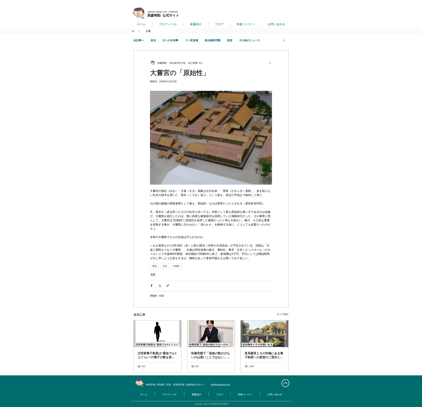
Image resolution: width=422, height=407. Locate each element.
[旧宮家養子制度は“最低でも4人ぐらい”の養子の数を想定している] (157, 333)
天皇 (164, 266)
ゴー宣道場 (191, 40)
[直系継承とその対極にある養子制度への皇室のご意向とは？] (264, 333)
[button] (284, 40)
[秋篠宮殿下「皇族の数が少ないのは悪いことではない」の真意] (211, 333)
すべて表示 (282, 314)
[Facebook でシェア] (151, 285)
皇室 (229, 40)
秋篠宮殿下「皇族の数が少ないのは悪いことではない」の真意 (210, 355)
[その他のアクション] (270, 63)
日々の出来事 (170, 40)
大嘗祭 (176, 266)
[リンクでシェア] (167, 285)
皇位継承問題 (213, 40)
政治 (153, 40)
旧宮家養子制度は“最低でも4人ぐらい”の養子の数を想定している (157, 355)
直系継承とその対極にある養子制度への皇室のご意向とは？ (264, 355)
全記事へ (139, 40)
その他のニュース (249, 40)
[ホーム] (133, 31)
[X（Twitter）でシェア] (159, 285)
